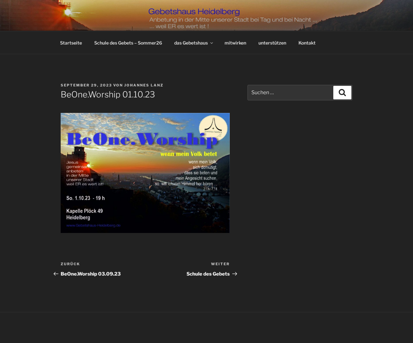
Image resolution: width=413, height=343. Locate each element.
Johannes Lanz (144, 85)
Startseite (71, 42)
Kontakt (307, 42)
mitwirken (235, 42)
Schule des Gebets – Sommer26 (128, 42)
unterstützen (272, 42)
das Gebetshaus (191, 42)
